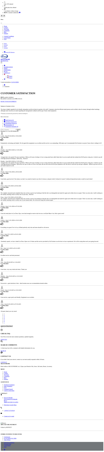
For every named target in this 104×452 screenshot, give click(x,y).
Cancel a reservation (9, 390)
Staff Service (9, 120)
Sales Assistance (8, 386)
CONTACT (7, 73)
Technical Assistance (9, 384)
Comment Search (8, 389)
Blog (5, 32)
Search (18, 129)
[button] (4, 74)
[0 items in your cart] (4, 79)
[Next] (4, 16)
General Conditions (9, 36)
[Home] (4, 65)
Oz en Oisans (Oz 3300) (10, 438)
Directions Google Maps (10, 405)
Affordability (9, 125)
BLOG (6, 71)
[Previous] (2, 16)
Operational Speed (11, 123)
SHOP (5, 68)
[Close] (23, 161)
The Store (6, 29)
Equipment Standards (11, 126)
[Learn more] (19, 12)
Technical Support (10, 121)
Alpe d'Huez (7, 440)
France (10, 76)
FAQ (5, 39)
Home (5, 26)
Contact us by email (9, 416)
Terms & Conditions (9, 442)
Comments (6, 30)
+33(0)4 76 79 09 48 (9, 410)
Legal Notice (7, 37)
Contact (6, 27)
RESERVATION (8, 67)
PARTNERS (7, 70)
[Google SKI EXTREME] (4, 450)
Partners (6, 33)
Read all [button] (25, 158)
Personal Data (7, 444)
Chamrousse (7, 437)
